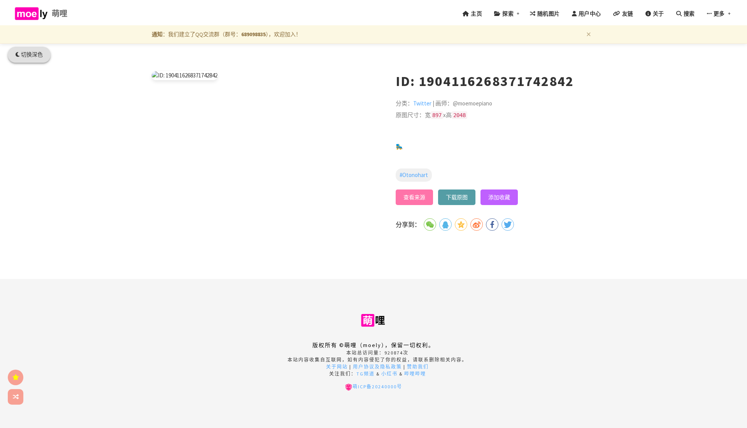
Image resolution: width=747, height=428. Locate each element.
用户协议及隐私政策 (377, 367)
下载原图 (457, 197)
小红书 (389, 374)
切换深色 (31, 54)
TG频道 (365, 374)
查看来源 (414, 197)
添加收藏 (499, 197)
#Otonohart (414, 175)
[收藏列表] (15, 377)
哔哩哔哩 (415, 374)
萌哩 (60, 13)
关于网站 (337, 367)
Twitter (422, 103)
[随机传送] (15, 397)
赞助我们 (418, 367)
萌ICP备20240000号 (377, 386)
